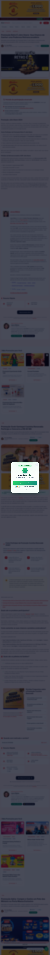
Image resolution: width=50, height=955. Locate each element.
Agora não (25, 489)
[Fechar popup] (36, 464)
